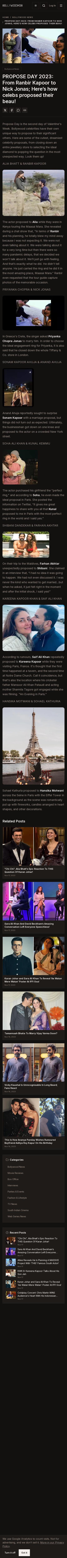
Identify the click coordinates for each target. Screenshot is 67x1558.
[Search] (43, 5)
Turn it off (10, 1552)
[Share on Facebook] (11, 110)
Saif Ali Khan (41, 657)
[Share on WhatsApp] (18, 110)
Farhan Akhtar (49, 563)
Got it (24, 1552)
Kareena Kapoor (30, 661)
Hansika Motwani (52, 790)
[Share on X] (5, 110)
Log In (52, 5)
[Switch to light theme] (35, 5)
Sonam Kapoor (12, 417)
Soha (36, 495)
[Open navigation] (61, 5)
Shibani (42, 568)
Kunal (52, 509)
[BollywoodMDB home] (12, 5)
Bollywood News (22, 17)
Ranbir (54, 231)
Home (5, 17)
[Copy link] (24, 110)
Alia (35, 222)
